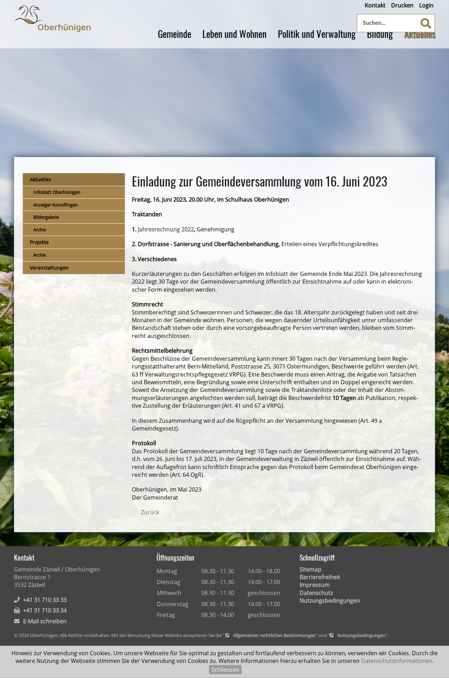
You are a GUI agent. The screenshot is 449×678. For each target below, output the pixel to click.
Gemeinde (174, 34)
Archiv (39, 229)
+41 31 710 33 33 (45, 600)
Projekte (39, 242)
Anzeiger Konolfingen (55, 205)
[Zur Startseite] (52, 18)
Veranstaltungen (49, 267)
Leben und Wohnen (234, 34)
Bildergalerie (46, 217)
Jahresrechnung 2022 (166, 229)
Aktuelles (419, 34)
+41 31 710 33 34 (45, 610)
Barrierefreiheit (320, 577)
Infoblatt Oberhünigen (56, 192)
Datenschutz (316, 593)
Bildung (380, 34)
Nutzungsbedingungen (330, 600)
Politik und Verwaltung (317, 34)
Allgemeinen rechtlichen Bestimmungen (274, 635)
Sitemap (310, 569)
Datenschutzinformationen (397, 661)
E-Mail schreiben (45, 621)
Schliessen (225, 669)
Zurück (150, 512)
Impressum (315, 585)
